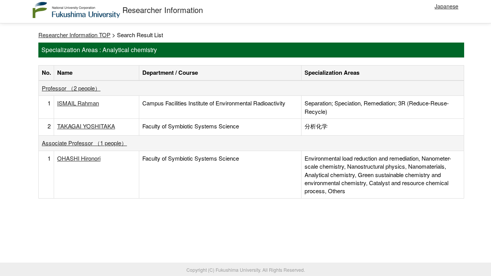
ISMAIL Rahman (78, 103)
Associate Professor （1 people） (84, 143)
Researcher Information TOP (74, 35)
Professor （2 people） (71, 88)
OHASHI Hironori (79, 158)
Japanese (446, 6)
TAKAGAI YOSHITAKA (86, 126)
